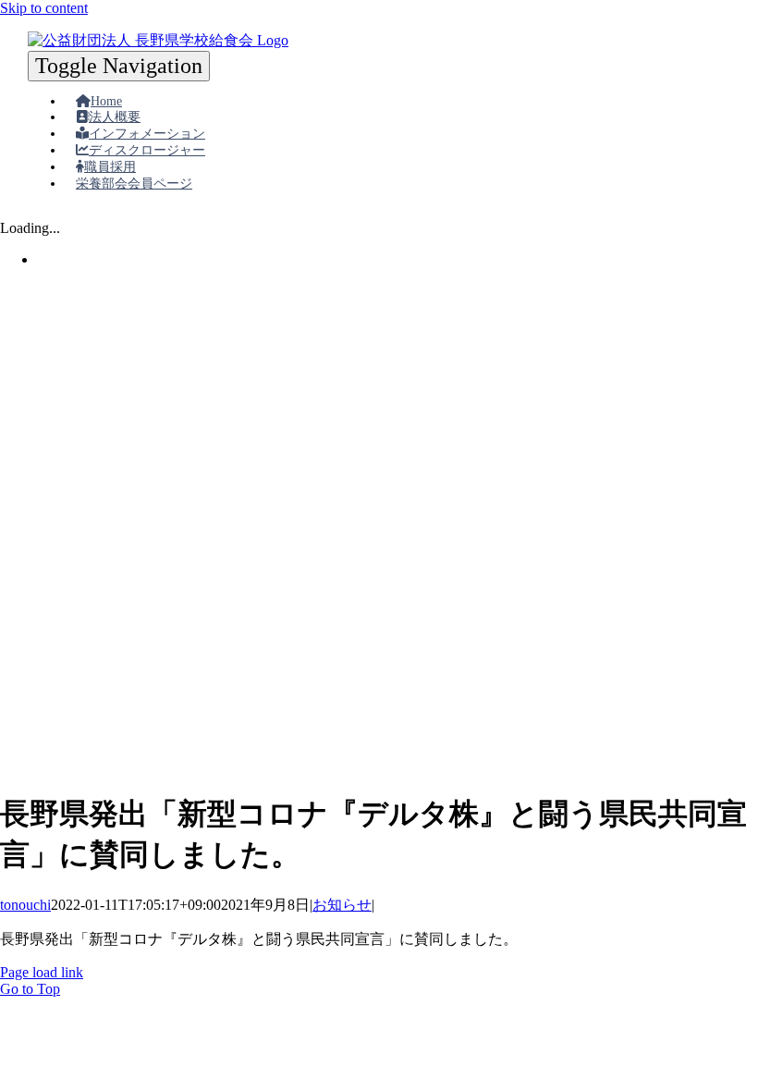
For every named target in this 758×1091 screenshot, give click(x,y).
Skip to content (44, 8)
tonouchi (25, 905)
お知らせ (342, 905)
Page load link (41, 972)
